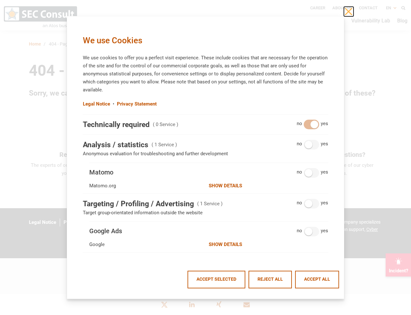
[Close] (349, 11)
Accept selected (216, 279)
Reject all (270, 279)
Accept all (317, 279)
